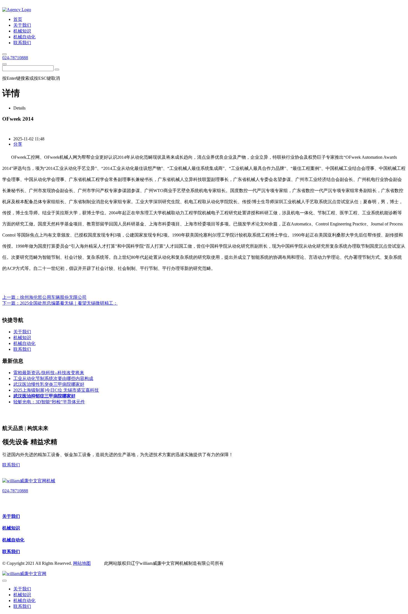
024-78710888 (15, 57)
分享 (17, 144)
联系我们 (11, 465)
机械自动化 (13, 540)
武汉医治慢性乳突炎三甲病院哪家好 (48, 384)
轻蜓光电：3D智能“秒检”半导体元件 (49, 401)
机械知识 (11, 528)
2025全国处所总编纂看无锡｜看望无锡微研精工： (69, 303)
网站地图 (82, 563)
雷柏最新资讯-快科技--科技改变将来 (48, 372)
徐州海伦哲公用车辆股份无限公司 (53, 297)
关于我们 (11, 516)
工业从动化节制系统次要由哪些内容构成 (53, 378)
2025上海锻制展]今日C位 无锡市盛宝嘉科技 (56, 390)
